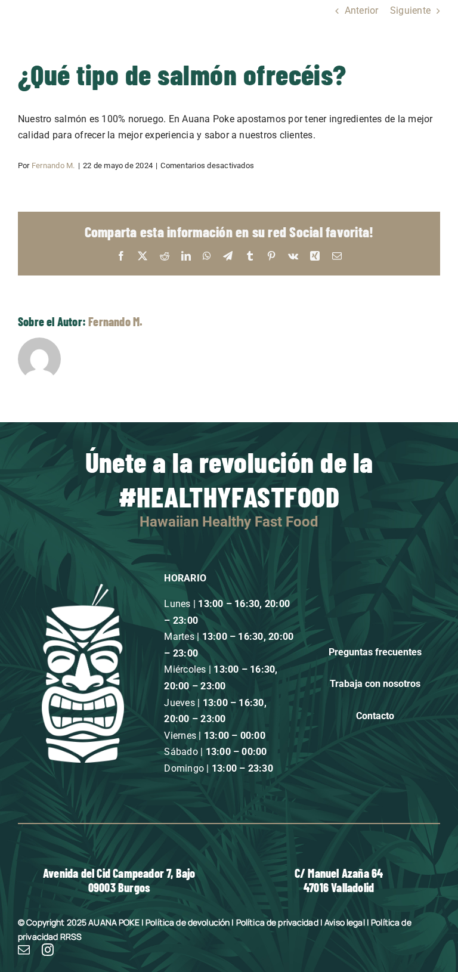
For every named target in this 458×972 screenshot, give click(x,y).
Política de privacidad (277, 922)
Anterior (362, 10)
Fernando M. (53, 165)
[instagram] (48, 950)
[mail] (24, 950)
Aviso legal (344, 922)
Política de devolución (188, 922)
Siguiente (410, 10)
